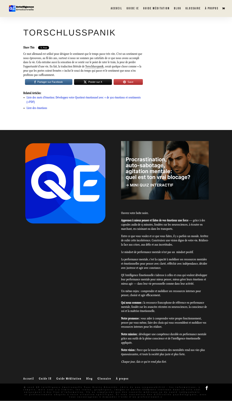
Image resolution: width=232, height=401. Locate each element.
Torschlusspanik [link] (94, 66)
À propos (211, 8)
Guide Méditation (156, 8)
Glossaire (193, 8)
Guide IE (133, 8)
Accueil (116, 8)
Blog (177, 8)
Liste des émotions (36, 108)
